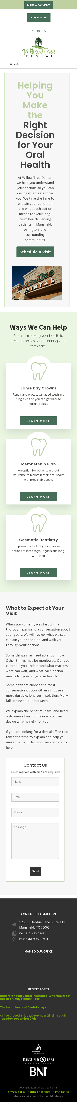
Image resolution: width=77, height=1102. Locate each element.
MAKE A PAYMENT (38, 5)
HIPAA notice (61, 1091)
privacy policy (16, 1091)
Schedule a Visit (35, 251)
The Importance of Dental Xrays (23, 1007)
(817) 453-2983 (39, 17)
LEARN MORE (38, 421)
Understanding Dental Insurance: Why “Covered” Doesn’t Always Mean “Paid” (35, 997)
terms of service (39, 1091)
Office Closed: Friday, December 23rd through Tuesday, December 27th (33, 1017)
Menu (16, 64)
